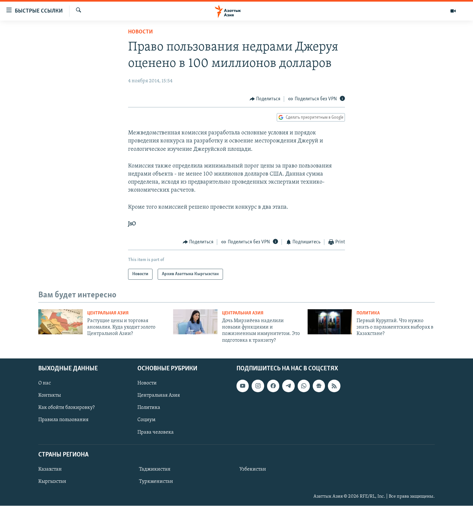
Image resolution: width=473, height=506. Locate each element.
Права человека (155, 432)
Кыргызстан (52, 481)
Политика (368, 313)
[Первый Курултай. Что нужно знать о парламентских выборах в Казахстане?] (330, 321)
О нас (44, 383)
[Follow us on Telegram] (288, 386)
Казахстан (50, 469)
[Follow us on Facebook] (273, 386)
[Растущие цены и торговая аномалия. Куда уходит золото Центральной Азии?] (60, 321)
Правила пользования (63, 420)
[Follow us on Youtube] (242, 386)
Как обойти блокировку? (66, 408)
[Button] (265, 99)
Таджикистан (155, 469)
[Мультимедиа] (453, 10)
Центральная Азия (108, 313)
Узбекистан (252, 469)
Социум (146, 420)
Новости (140, 32)
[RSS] (334, 386)
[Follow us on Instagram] (258, 386)
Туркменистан (156, 481)
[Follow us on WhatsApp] (304, 386)
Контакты (49, 395)
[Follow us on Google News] (319, 386)
